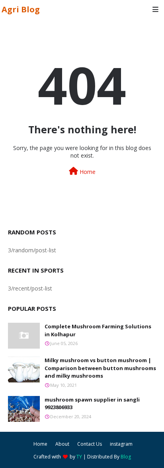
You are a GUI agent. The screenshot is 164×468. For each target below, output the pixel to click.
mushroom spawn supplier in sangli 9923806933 (92, 403)
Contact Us (89, 444)
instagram (121, 444)
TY (79, 456)
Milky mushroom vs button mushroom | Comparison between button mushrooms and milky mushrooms (100, 368)
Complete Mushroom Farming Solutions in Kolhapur (98, 330)
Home (87, 172)
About (62, 444)
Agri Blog (21, 9)
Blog (126, 456)
